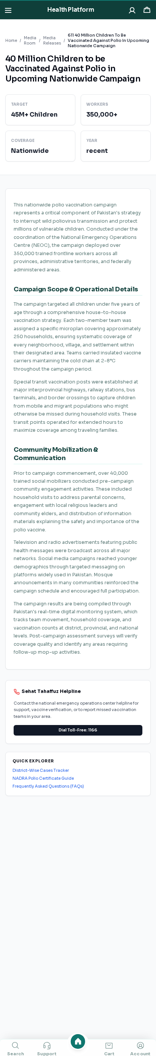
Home (11, 40)
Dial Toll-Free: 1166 (78, 730)
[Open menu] (8, 10)
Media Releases (52, 40)
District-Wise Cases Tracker (40, 770)
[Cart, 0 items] (146, 10)
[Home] (78, 1041)
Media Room (30, 40)
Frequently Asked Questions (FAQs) (48, 786)
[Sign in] (132, 10)
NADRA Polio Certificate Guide (43, 778)
